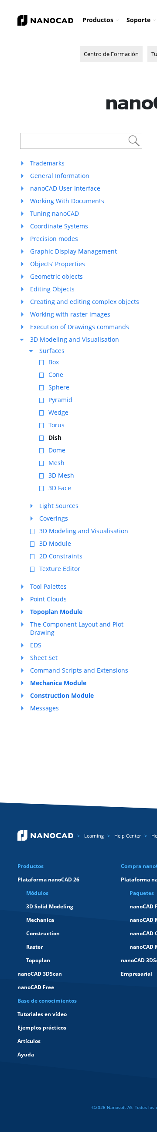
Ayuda (25, 1054)
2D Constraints (60, 556)
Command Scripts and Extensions (79, 670)
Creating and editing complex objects (84, 301)
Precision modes (54, 238)
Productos (97, 20)
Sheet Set (44, 657)
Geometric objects (56, 276)
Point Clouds (48, 599)
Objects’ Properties (57, 264)
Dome (56, 450)
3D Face (59, 488)
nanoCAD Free (35, 987)
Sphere (58, 387)
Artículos (29, 1041)
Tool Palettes (48, 586)
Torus (56, 425)
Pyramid (60, 400)
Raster (34, 946)
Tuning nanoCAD (54, 213)
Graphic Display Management (73, 251)
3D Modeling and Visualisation (74, 339)
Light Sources (58, 506)
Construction (43, 933)
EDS (35, 645)
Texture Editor (59, 568)
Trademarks (47, 163)
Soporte (138, 20)
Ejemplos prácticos (41, 1027)
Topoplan (38, 960)
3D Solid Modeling (49, 906)
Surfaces (52, 351)
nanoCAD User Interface (65, 188)
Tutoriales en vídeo (42, 1014)
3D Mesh (61, 475)
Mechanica (40, 920)
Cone (55, 374)
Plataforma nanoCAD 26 (48, 879)
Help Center (127, 835)
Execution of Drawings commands (79, 327)
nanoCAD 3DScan (39, 973)
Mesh (56, 463)
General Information (59, 176)
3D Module (55, 543)
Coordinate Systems (59, 226)
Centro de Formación (111, 54)
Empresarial (136, 973)
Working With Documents (67, 201)
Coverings (53, 518)
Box (53, 362)
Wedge (58, 412)
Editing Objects (52, 289)
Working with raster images (70, 314)
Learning (94, 835)
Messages (44, 708)
